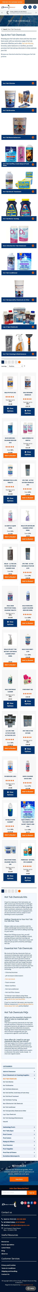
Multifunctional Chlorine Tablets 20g (10, 862)
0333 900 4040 (21, 1219)
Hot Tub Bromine (9, 110)
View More (19, 1179)
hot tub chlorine (27, 43)
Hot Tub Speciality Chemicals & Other (16, 300)
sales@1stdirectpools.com (20, 1225)
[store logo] (12, 7)
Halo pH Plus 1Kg (10, 392)
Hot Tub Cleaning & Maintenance (14, 354)
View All (5, 1121)
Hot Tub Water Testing (11, 219)
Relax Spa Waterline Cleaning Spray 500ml (28, 528)
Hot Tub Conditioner (10, 273)
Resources (5, 1242)
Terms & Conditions (8, 1268)
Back (5, 29)
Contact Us (5, 1274)
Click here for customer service (12, 2)
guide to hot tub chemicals (16, 999)
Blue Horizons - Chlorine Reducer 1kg (10, 440)
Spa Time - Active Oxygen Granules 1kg (28, 482)
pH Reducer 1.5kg (10, 776)
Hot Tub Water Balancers (12, 137)
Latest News (5, 1248)
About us (4, 1254)
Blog (3, 1251)
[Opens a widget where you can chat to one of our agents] (30, 1288)
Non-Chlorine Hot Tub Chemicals (14, 246)
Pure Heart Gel (28, 689)
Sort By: (4, 366)
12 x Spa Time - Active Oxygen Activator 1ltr (10, 733)
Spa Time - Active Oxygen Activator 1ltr (28, 566)
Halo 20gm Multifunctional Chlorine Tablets (10, 608)
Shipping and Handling (9, 1271)
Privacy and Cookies (8, 1265)
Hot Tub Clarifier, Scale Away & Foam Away (16, 164)
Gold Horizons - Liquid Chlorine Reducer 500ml (27, 608)
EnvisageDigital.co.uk (27, 1285)
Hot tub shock (10, 979)
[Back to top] (35, 1285)
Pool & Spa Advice (7, 1245)
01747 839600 (20, 1222)
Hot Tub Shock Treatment (12, 192)
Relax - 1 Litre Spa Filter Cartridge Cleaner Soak (10, 566)
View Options (10, 409)
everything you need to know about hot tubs (18, 1005)
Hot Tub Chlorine (9, 83)
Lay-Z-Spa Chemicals (10, 327)
